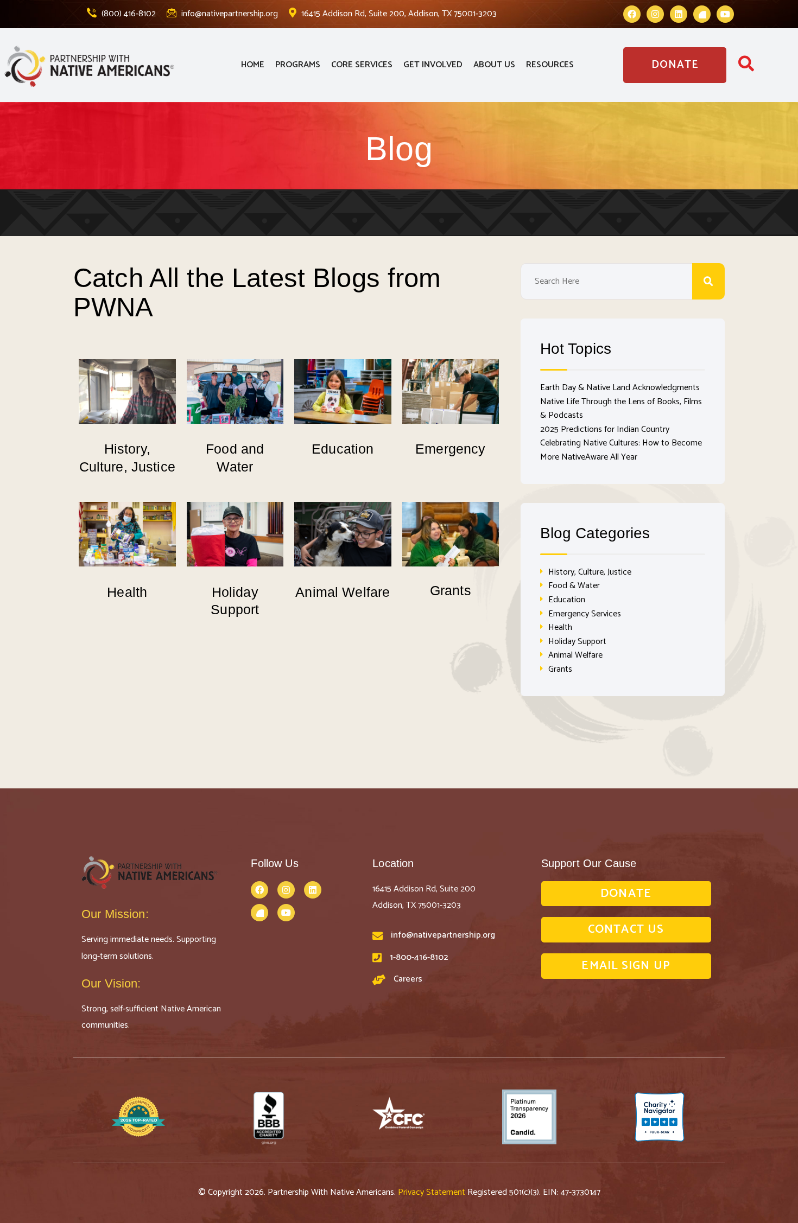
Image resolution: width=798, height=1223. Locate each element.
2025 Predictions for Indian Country (604, 429)
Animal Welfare (342, 592)
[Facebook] (632, 14)
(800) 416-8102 (127, 14)
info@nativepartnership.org (228, 14)
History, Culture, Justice (589, 572)
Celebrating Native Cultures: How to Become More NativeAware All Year (621, 450)
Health (127, 592)
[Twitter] (702, 14)
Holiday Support (577, 641)
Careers (408, 979)
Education (342, 448)
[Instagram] (655, 14)
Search (708, 281)
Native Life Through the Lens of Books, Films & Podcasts (621, 408)
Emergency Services (584, 614)
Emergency (450, 448)
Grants (450, 590)
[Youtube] (725, 14)
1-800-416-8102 (419, 957)
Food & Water (574, 585)
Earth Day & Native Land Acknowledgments (620, 387)
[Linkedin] (678, 14)
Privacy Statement (432, 1192)
